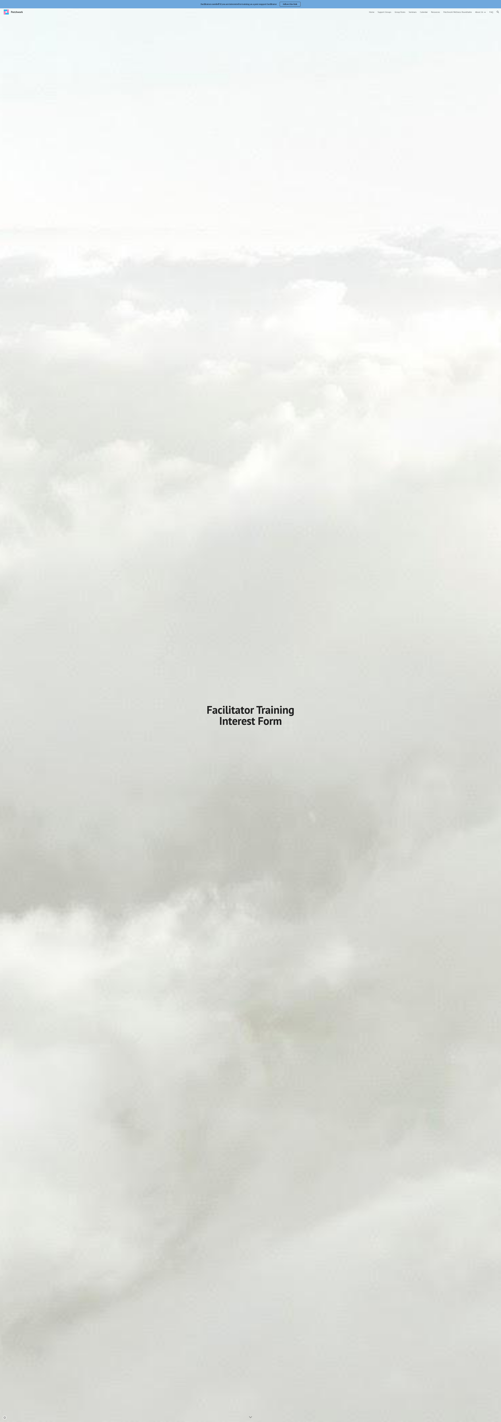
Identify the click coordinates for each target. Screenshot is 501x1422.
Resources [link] (435, 12)
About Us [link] (479, 12)
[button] (498, 12)
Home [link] (371, 12)
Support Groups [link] (384, 12)
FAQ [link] (491, 12)
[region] (250, 4)
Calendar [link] (424, 12)
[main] (250, 715)
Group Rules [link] (400, 12)
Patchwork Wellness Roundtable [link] (457, 12)
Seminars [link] (413, 12)
